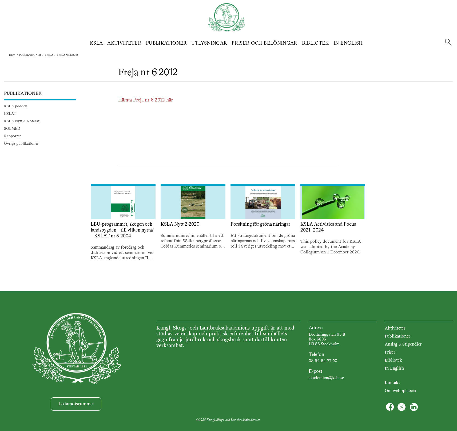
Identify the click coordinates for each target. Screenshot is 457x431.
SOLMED (12, 129)
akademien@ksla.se (326, 378)
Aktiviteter (124, 43)
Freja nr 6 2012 (67, 55)
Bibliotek (315, 43)
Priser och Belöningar (264, 43)
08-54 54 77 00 (323, 361)
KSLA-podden (15, 106)
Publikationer (166, 43)
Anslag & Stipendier (403, 344)
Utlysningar (209, 43)
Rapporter (12, 136)
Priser (390, 352)
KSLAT (10, 114)
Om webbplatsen (400, 391)
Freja (49, 55)
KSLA (96, 43)
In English (348, 43)
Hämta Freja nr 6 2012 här (145, 100)
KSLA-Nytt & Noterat (21, 121)
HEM (12, 55)
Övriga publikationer (21, 144)
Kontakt (392, 383)
